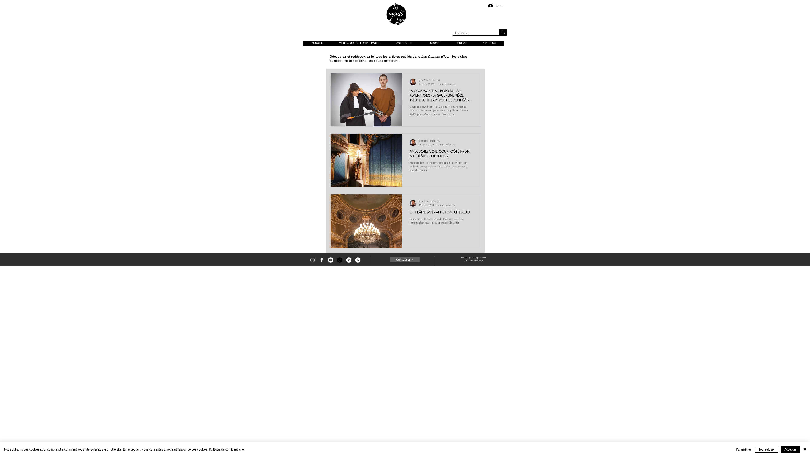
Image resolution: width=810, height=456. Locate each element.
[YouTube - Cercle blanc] (330, 260)
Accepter (790, 449)
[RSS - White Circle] (357, 260)
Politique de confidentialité (226, 449)
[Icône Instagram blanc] (312, 260)
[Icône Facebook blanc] (321, 260)
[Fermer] (804, 449)
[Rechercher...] (503, 32)
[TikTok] (339, 260)
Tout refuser (767, 449)
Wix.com (479, 260)
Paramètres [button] (744, 449)
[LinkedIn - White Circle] (348, 260)
